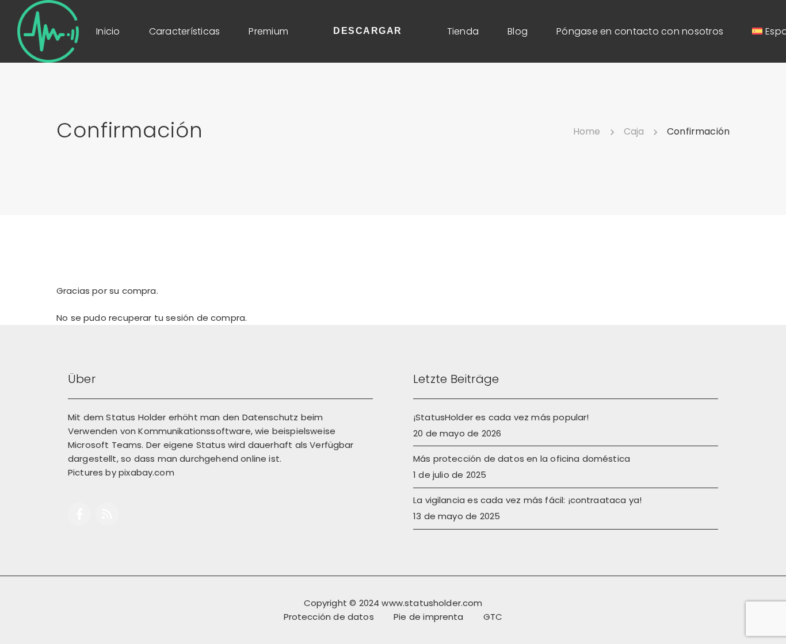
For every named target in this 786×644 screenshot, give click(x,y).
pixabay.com (146, 472)
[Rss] (107, 514)
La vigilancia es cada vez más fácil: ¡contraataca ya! (527, 500)
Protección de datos (329, 617)
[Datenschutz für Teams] (48, 30)
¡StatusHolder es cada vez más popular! (501, 417)
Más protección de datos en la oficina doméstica (521, 459)
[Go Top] (765, 618)
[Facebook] (79, 514)
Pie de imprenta (429, 617)
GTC (492, 617)
